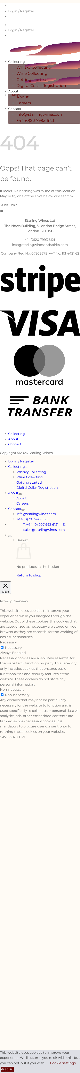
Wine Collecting (31, 73)
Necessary (13, 648)
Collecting (16, 62)
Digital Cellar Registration (41, 85)
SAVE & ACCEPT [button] (12, 737)
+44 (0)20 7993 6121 (35, 120)
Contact (14, 109)
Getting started (31, 79)
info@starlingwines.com (40, 114)
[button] (15, 95)
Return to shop (28, 575)
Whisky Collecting (33, 67)
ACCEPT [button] (7, 1069)
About (13, 91)
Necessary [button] (8, 642)
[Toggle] (26, 467)
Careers (23, 103)
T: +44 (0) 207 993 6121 (43, 525)
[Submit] (1, 211)
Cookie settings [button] (63, 1063)
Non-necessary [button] (12, 690)
